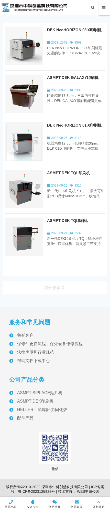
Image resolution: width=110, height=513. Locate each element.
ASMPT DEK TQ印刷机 (67, 220)
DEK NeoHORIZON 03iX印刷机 (74, 30)
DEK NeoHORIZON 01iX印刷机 (74, 125)
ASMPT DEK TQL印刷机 (68, 173)
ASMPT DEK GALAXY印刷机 (72, 77)
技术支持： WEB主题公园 (78, 491)
